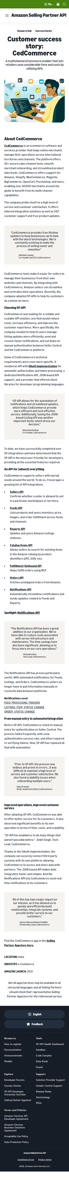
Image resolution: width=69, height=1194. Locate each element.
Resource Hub (24, 30)
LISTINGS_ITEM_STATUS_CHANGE (24, 707)
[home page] (35, 1153)
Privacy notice (44, 1159)
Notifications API (29, 613)
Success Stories (43, 30)
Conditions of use (26, 1159)
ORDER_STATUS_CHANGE (19, 711)
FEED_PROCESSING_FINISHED (22, 702)
